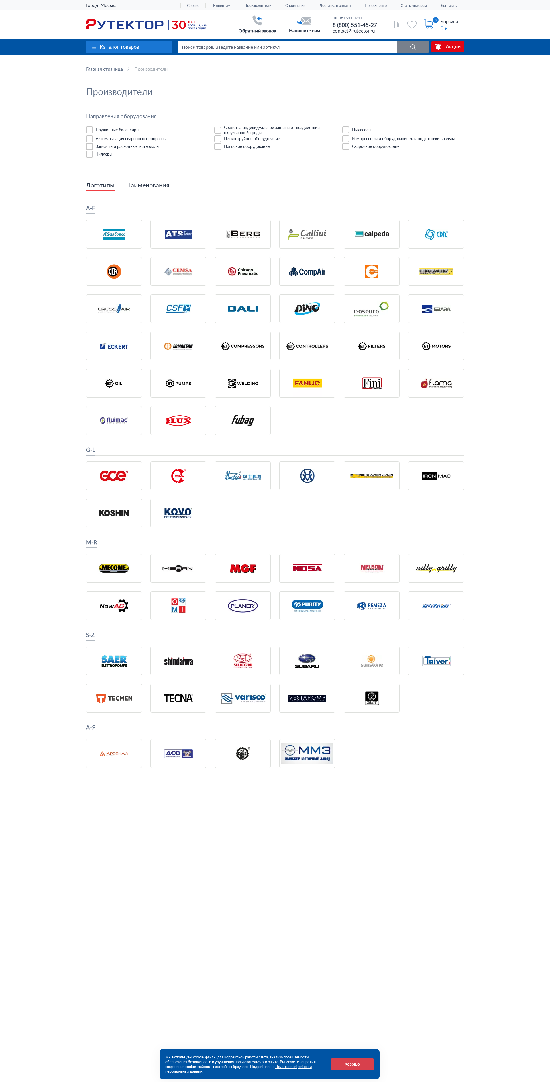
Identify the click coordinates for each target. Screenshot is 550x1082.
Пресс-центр (376, 5)
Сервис (193, 5)
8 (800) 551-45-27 (355, 24)
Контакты (449, 5)
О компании (295, 5)
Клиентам (221, 5)
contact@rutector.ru (354, 31)
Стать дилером (414, 5)
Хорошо (352, 1064)
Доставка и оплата (335, 5)
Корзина (449, 21)
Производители (257, 5)
